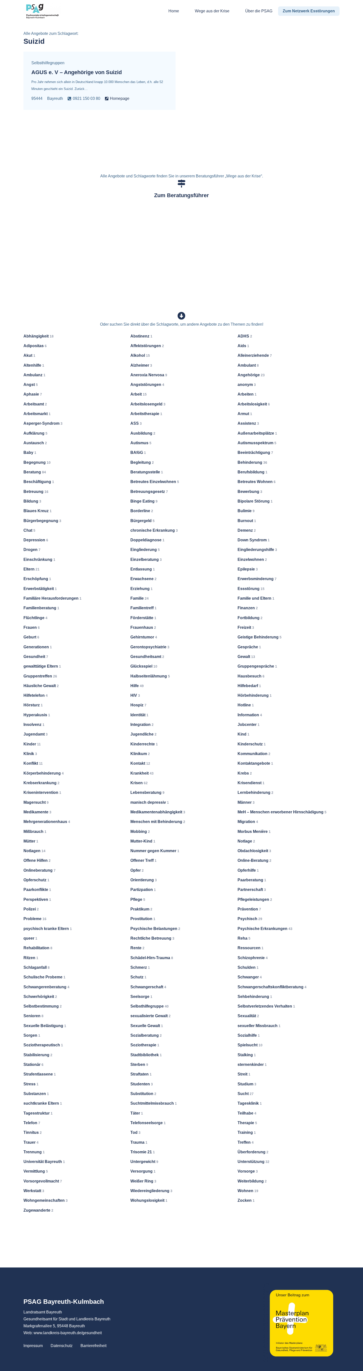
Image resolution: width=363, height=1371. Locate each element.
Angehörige (251, 375)
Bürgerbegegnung (42, 521)
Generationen (37, 647)
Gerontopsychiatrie (149, 647)
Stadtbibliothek (146, 1055)
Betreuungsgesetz (149, 491)
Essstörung (251, 589)
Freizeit (246, 627)
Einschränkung (39, 559)
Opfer (137, 870)
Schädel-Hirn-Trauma (151, 958)
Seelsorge (141, 996)
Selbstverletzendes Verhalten (266, 1006)
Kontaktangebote (255, 763)
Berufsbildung (252, 472)
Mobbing (140, 831)
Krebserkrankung (41, 783)
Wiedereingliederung (151, 1191)
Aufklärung (35, 433)
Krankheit (142, 773)
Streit (244, 1074)
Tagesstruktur (38, 1113)
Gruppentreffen (40, 676)
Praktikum (141, 909)
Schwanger (250, 977)
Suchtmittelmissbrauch (153, 1103)
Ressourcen (250, 948)
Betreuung (35, 491)
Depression (35, 540)
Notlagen (34, 851)
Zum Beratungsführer (181, 195)
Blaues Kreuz (37, 511)
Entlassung (142, 569)
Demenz (247, 530)
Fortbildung (250, 618)
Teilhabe (247, 1113)
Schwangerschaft (148, 987)
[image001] (42, 11)
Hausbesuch (251, 676)
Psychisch (250, 919)
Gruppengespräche (257, 666)
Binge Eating (144, 501)
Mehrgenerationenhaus (46, 822)
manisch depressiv (149, 802)
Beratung (34, 472)
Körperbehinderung (43, 773)
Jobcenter (249, 724)
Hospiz (138, 705)
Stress (31, 1084)
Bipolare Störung (255, 501)
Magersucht (36, 802)
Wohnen (248, 1191)
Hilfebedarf (249, 686)
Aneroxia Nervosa (148, 375)
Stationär (33, 1064)
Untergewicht (144, 1162)
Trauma (138, 1142)
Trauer (31, 1142)
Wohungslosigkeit (148, 1200)
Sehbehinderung (255, 996)
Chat (29, 530)
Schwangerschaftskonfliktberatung (272, 987)
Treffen (246, 1142)
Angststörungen (147, 384)
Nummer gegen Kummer (154, 851)
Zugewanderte (38, 1210)
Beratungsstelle (146, 472)
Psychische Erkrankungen (265, 929)
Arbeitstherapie (146, 414)
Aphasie (32, 394)
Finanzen (248, 608)
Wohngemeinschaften (45, 1200)
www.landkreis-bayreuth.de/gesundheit (68, 1333)
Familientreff (143, 608)
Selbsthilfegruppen (47, 63)
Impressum (33, 1346)
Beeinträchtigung (255, 452)
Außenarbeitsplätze (257, 433)
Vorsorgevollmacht (42, 1181)
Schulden (248, 967)
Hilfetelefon (35, 695)
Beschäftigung (38, 482)
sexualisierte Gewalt (150, 1016)
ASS (136, 423)
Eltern (31, 569)
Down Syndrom (254, 540)
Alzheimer (141, 365)
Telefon (31, 1123)
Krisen (139, 783)
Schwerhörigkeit (40, 996)
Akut (29, 355)
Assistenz (248, 423)
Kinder (32, 744)
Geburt (31, 637)
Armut (245, 414)
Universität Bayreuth (44, 1162)
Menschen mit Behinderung (157, 822)
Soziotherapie (144, 1045)
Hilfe (137, 686)
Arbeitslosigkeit (254, 404)
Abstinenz (141, 336)
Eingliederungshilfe (257, 550)
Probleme (34, 919)
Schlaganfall (36, 967)
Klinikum (140, 754)
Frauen (31, 627)
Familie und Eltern (256, 598)
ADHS (245, 336)
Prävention (249, 909)
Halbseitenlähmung (150, 676)
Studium (247, 1084)
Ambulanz (34, 375)
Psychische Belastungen (155, 929)
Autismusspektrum (257, 443)
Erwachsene (143, 579)
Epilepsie (248, 569)
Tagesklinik (250, 1103)
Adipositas (35, 346)
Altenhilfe (33, 365)
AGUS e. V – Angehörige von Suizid (76, 72)
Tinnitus (32, 1132)
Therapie (247, 1123)
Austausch (35, 443)
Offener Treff (143, 860)
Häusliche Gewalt (41, 686)
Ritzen (30, 958)
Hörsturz (33, 705)
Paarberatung (252, 880)
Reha (244, 938)
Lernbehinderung (255, 792)
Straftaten (141, 1074)
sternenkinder (252, 1064)
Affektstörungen (147, 346)
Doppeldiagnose (147, 540)
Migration (248, 822)
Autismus (140, 443)
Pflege (137, 899)
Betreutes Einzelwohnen (154, 482)
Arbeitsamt (35, 404)
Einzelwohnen (252, 559)
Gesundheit (35, 656)
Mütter (30, 841)
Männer (246, 802)
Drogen (31, 550)
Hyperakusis (36, 715)
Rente (137, 948)
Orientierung (143, 880)
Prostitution (142, 919)
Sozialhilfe (249, 1035)
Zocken (246, 1200)
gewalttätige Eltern (42, 666)
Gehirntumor (143, 637)
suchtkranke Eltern (42, 1103)
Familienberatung (41, 608)
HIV (135, 695)
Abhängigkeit (38, 336)
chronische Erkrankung (154, 530)
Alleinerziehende (255, 355)
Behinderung (252, 462)
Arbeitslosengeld (147, 404)
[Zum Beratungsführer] (181, 184)
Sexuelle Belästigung (44, 1026)
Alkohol (140, 355)
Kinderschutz (252, 744)
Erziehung (141, 589)
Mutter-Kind (142, 841)
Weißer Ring (143, 1181)
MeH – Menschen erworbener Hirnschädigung (282, 812)
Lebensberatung (147, 792)
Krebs (245, 773)
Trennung (34, 1152)
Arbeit (138, 394)
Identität (139, 715)
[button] (276, 11)
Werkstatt (33, 1191)
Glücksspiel (143, 666)
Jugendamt (35, 734)
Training (247, 1132)
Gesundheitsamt (147, 656)
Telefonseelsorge (148, 1123)
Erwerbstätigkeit (40, 589)
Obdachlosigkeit (254, 851)
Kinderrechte (144, 744)
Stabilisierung (37, 1055)
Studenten (141, 1084)
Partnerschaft (252, 889)
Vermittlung (35, 1171)
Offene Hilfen (37, 860)
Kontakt (140, 763)
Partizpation (143, 889)
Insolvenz (33, 724)
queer (30, 938)
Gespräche (249, 647)
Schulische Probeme (44, 977)
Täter (136, 1113)
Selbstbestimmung (42, 1006)
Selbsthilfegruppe (149, 1006)
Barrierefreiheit (93, 1346)
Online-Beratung (254, 860)
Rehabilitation (37, 948)
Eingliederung (145, 550)
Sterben (139, 1064)
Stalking (247, 1055)
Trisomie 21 (142, 1152)
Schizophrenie (253, 958)
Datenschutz (62, 1346)
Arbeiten (247, 394)
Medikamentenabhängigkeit (157, 812)
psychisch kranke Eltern (47, 929)
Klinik (30, 754)
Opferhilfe (248, 870)
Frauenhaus (143, 627)
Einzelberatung (146, 559)
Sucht (246, 1094)
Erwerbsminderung (257, 579)
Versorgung (143, 1171)
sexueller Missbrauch (259, 1026)
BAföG (138, 452)
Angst (30, 384)
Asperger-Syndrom (42, 423)
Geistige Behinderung (260, 637)
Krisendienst (251, 783)
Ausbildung (142, 433)
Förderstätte (143, 618)
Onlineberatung (39, 870)
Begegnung (37, 462)
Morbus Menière (254, 831)
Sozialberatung (146, 1035)
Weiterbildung (252, 1181)
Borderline (141, 511)
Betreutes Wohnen (257, 482)
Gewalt (246, 656)
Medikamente (37, 812)
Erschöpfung (37, 579)
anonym (247, 384)
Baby (29, 452)
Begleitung (142, 462)
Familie (139, 598)
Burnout (247, 521)
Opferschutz (36, 880)
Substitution (143, 1094)
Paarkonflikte (37, 889)
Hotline (246, 705)
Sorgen (31, 1035)
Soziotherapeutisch (43, 1045)
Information (250, 715)
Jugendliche (143, 734)
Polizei (31, 909)
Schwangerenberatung (46, 987)
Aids (243, 346)
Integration (142, 724)
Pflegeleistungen (255, 899)
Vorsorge (248, 1171)
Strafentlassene (39, 1074)
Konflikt (33, 763)
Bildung (32, 501)
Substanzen (36, 1094)
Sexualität (248, 1016)
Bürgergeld (142, 521)
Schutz (138, 977)
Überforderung (253, 1152)
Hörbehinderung (255, 695)
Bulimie (246, 511)
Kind (243, 734)
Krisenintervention (42, 792)
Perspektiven (37, 899)
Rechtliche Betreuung (152, 938)
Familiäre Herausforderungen (52, 598)
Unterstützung (253, 1162)
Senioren (33, 1016)
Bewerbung (250, 491)
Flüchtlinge (35, 618)
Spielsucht (250, 1045)
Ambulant (248, 365)
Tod (135, 1132)
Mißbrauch (34, 831)
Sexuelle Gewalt (146, 1026)
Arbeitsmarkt (37, 414)
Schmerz (140, 967)
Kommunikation (254, 754)
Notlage (246, 841)
